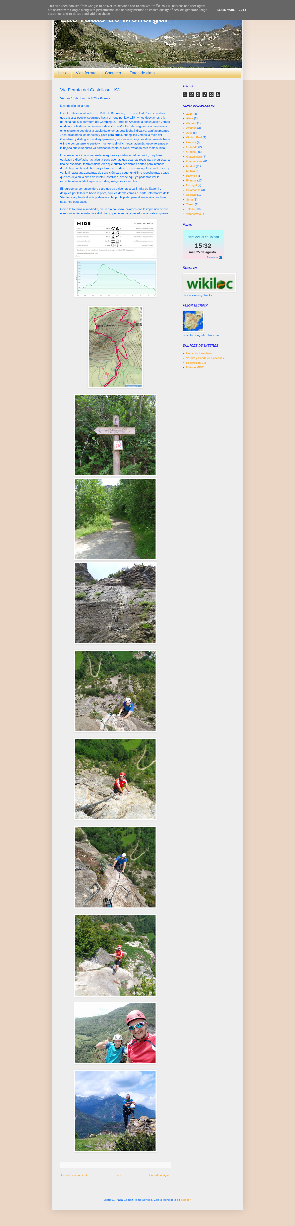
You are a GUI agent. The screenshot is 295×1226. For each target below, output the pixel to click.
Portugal (191, 185)
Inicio (62, 73)
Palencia (191, 175)
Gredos (191, 151)
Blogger (185, 1199)
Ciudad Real (194, 137)
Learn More (226, 9)
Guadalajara (194, 156)
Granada (191, 147)
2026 (189, 113)
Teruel (190, 204)
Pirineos (191, 180)
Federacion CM (196, 362)
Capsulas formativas (199, 353)
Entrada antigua (159, 1175)
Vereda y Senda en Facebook (205, 357)
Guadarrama (194, 161)
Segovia (191, 194)
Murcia (190, 170)
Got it (243, 9)
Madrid (190, 166)
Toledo (190, 209)
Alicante (191, 123)
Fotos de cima (142, 73)
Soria (189, 199)
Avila (189, 132)
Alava (189, 118)
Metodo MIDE (195, 367)
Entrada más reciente (74, 1175)
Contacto (113, 73)
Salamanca (193, 189)
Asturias (191, 127)
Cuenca (191, 142)
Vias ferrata (86, 73)
